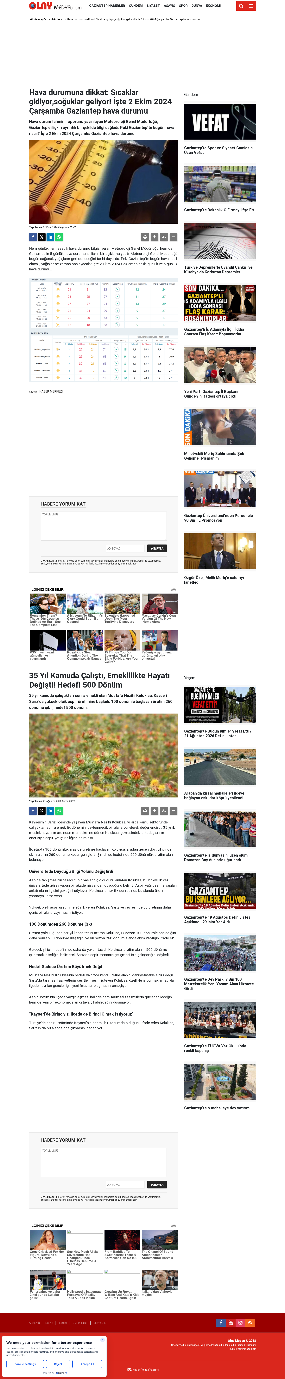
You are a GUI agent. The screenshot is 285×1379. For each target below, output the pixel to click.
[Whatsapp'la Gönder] (59, 237)
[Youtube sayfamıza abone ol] (231, 1323)
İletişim (63, 1322)
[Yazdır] (145, 237)
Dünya (197, 6)
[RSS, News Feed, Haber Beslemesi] (250, 1323)
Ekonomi (213, 6)
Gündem (136, 6)
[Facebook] (33, 237)
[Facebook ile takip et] (221, 1323)
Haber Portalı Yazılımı (146, 1369)
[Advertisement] (142, 54)
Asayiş (169, 6)
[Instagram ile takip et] (240, 1323)
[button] (154, 237)
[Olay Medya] (55, 5)
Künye (49, 1322)
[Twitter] (42, 237)
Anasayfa (40, 19)
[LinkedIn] (50, 237)
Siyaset (153, 6)
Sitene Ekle (100, 1322)
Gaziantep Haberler (107, 6)
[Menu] (251, 6)
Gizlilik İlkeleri (80, 1322)
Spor (183, 6)
